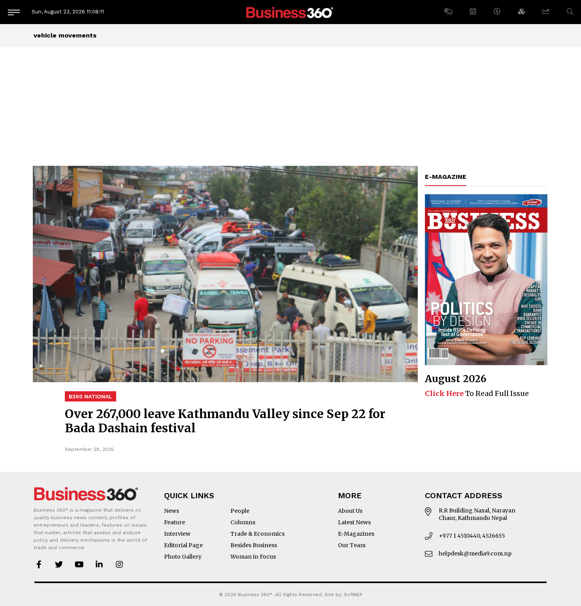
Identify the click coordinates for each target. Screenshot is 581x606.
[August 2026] (486, 279)
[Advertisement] (290, 106)
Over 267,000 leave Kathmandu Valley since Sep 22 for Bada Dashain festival (225, 421)
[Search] (570, 11)
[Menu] (14, 12)
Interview (177, 533)
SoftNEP (353, 594)
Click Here (444, 393)
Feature (174, 522)
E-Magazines (356, 533)
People (239, 510)
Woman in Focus (253, 556)
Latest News (354, 522)
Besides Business (253, 545)
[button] (448, 12)
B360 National (90, 396)
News (171, 510)
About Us (350, 510)
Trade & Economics (257, 533)
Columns (242, 522)
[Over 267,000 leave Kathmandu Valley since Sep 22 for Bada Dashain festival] (225, 274)
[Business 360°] (290, 12)
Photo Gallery (183, 556)
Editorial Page (183, 545)
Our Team (352, 545)
